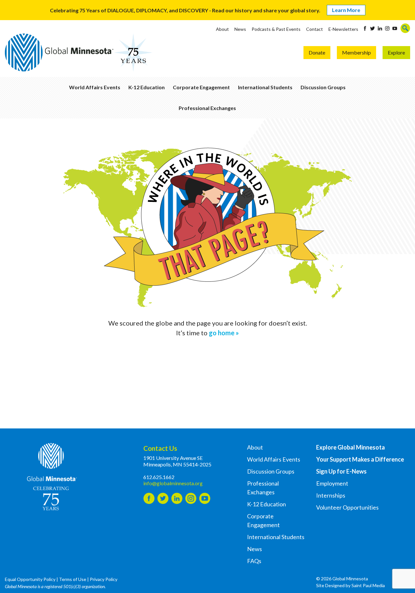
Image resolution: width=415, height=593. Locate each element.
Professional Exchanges (207, 108)
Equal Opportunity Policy (30, 579)
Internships (330, 495)
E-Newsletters (343, 29)
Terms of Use (72, 579)
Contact (314, 29)
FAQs (254, 560)
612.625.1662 (158, 477)
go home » (224, 333)
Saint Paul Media (368, 585)
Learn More (346, 10)
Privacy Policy (103, 579)
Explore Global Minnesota (350, 447)
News (240, 29)
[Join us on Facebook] (364, 28)
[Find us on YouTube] (394, 28)
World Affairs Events (94, 87)
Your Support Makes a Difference (360, 459)
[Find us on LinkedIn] (379, 28)
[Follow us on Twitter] (372, 28)
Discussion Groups (323, 87)
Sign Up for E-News (341, 471)
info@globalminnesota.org (173, 483)
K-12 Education (146, 87)
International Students (265, 87)
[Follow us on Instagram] (387, 28)
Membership (356, 52)
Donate (317, 52)
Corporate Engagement (201, 87)
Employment (332, 483)
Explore (396, 52)
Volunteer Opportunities (347, 507)
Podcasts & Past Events (276, 29)
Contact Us (160, 448)
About (222, 29)
